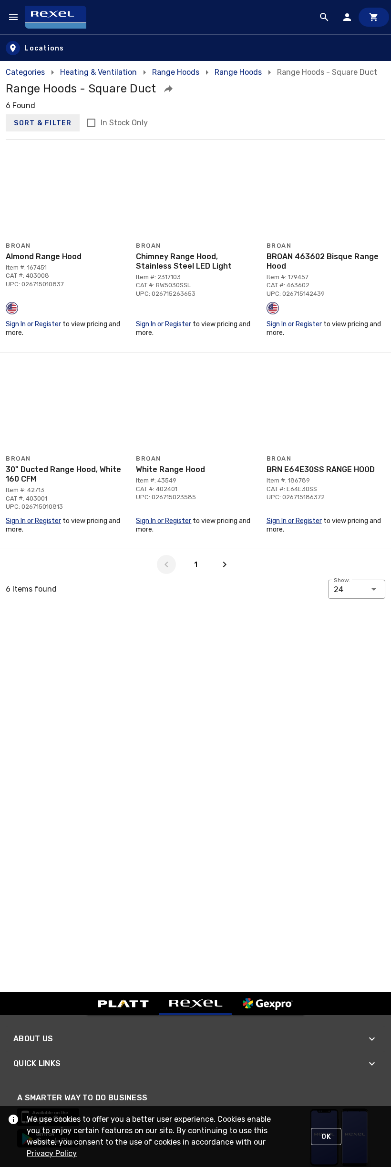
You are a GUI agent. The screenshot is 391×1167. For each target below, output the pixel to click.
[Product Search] (324, 17)
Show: (342, 580)
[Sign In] (347, 17)
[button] (168, 88)
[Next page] (224, 564)
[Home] (60, 17)
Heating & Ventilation (98, 72)
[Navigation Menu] (13, 17)
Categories (25, 72)
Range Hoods (175, 72)
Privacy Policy (52, 1153)
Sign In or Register (33, 324)
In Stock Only (124, 122)
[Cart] (374, 17)
